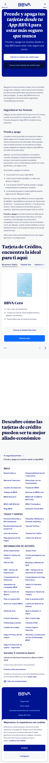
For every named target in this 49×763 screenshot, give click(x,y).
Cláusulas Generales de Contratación (24, 710)
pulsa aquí (32, 677)
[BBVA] (24, 693)
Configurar (24, 756)
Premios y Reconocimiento (15, 669)
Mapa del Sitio (25, 715)
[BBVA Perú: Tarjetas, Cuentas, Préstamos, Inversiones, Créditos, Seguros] (24, 4)
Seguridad (24, 701)
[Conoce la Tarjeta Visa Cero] (24, 285)
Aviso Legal (24, 706)
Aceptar (24, 748)
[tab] (9, 264)
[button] (24, 338)
